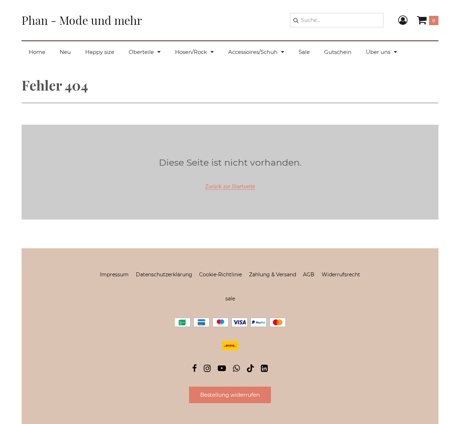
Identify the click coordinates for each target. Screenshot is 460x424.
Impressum (114, 274)
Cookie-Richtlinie (220, 274)
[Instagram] (207, 369)
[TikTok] (250, 370)
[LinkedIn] (264, 369)
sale (230, 298)
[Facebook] (194, 369)
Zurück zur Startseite (230, 186)
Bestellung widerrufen (230, 394)
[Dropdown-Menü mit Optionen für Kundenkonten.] (403, 20)
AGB (308, 274)
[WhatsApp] (236, 369)
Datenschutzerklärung (164, 274)
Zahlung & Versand (272, 274)
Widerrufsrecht (341, 274)
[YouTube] (222, 369)
